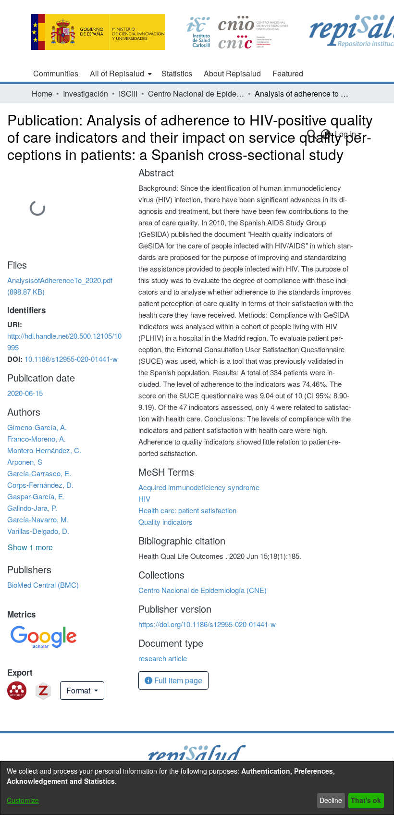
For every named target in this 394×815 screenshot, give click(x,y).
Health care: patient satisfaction (187, 510)
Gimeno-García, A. (37, 427)
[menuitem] (120, 73)
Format (79, 690)
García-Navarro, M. (38, 519)
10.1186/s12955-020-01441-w (71, 359)
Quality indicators (165, 522)
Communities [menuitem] (55, 73)
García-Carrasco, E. (39, 473)
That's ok (366, 800)
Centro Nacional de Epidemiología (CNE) (196, 93)
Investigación (85, 93)
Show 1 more (30, 547)
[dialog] (197, 788)
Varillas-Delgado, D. (38, 531)
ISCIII (128, 93)
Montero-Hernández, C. (44, 450)
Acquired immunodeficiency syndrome (198, 487)
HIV (144, 499)
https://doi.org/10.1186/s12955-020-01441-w (207, 624)
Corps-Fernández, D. (40, 485)
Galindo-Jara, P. (32, 508)
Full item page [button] (177, 680)
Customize (23, 800)
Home (42, 93)
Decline (331, 800)
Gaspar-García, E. (36, 496)
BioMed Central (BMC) (43, 585)
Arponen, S (24, 462)
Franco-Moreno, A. (36, 438)
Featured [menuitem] (287, 73)
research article (162, 658)
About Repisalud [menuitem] (232, 73)
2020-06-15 (25, 393)
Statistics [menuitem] (176, 73)
